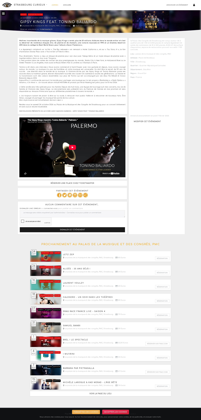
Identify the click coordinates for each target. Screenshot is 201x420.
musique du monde (35, 14)
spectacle (56, 309)
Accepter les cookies (115, 412)
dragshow (48, 309)
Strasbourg (65, 26)
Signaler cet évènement (72, 230)
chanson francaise (46, 267)
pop (51, 253)
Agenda (55, 5)
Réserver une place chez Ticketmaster (72, 183)
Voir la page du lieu (100, 394)
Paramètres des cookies (86, 412)
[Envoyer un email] (80, 195)
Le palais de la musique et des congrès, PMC (40, 26)
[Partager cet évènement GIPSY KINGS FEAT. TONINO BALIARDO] (85, 195)
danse (50, 366)
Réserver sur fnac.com (157, 344)
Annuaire (67, 5)
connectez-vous (50, 208)
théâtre (40, 309)
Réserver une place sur (36, 29)
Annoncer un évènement (177, 5)
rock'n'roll (45, 253)
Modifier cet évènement (147, 121)
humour (49, 324)
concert (23, 14)
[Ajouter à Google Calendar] (75, 195)
